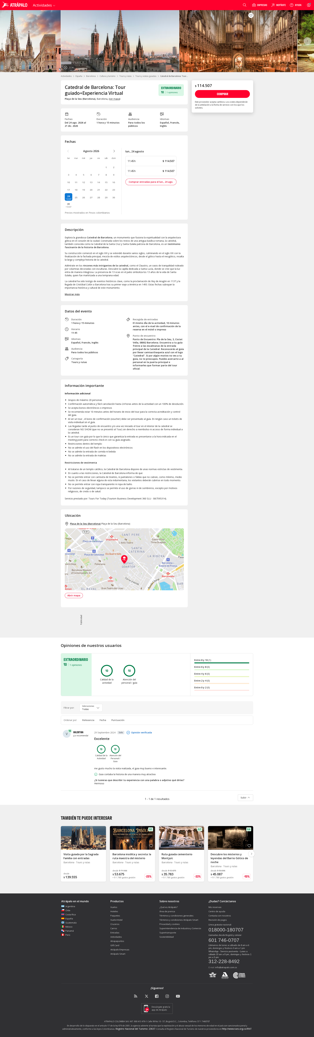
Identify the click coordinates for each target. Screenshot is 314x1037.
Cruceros (114, 924)
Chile (67, 910)
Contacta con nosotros (220, 915)
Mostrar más (72, 294)
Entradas (114, 932)
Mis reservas (215, 907)
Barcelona (91, 76)
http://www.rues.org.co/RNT (237, 1028)
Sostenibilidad (166, 937)
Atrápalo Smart (117, 954)
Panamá (69, 931)
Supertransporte (167, 932)
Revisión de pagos (218, 920)
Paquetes (115, 915)
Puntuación (117, 720)
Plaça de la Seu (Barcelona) (85, 523)
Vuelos (113, 907)
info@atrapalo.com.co (226, 967)
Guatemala (71, 922)
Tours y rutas (125, 76)
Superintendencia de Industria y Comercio (180, 928)
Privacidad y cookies (169, 924)
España (79, 76)
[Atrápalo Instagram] (167, 996)
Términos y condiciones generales (176, 915)
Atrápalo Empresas (119, 949)
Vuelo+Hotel (116, 920)
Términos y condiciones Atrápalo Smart (178, 920)
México (68, 927)
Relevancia (88, 720)
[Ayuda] (295, 5)
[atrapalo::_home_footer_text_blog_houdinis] (136, 996)
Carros (113, 928)
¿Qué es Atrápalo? (168, 907)
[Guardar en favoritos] (250, 15)
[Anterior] (6, 41)
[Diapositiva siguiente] (251, 854)
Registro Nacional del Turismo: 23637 (135, 1028)
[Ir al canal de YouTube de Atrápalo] (178, 996)
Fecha (103, 720)
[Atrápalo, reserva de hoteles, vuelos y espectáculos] (15, 5)
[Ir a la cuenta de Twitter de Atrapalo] (146, 996)
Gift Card (114, 945)
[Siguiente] (307, 41)
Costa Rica (70, 914)
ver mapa (115, 98)
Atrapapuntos (117, 941)
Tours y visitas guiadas (145, 76)
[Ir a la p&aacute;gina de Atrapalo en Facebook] (157, 996)
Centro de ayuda (217, 911)
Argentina (70, 906)
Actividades (66, 76)
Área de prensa (167, 911)
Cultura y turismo (107, 76)
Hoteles (114, 911)
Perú (67, 935)
